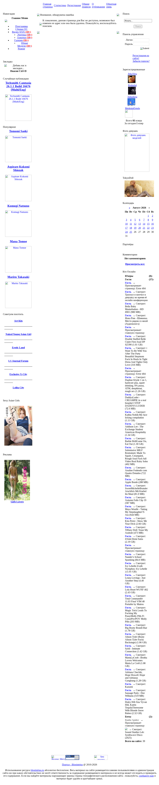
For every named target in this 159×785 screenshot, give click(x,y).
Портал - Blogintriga (72, 764)
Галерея (21, 40)
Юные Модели (24, 44)
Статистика (60, 5)
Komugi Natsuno (18, 205)
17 (126, 228)
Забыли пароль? (141, 61)
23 (152, 228)
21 (144, 228)
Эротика (24, 34)
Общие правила (86, 5)
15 (148, 223)
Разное (21, 48)
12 (135, 223)
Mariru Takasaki (18, 277)
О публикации (98, 5)
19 (135, 228)
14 (144, 223)
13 (139, 223)
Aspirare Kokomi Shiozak (18, 168)
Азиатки (24, 37)
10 (126, 223)
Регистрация (74, 5)
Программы (21, 26)
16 (152, 223)
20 (139, 228)
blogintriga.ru (37, 770)
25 (130, 232)
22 (148, 228)
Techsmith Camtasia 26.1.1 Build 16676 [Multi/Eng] (18, 86)
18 (130, 228)
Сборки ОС (21, 29)
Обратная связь (111, 5)
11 (131, 223)
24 (126, 232)
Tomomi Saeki (18, 131)
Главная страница (48, 5)
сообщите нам (146, 775)
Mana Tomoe (18, 241)
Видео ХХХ (21, 32)
